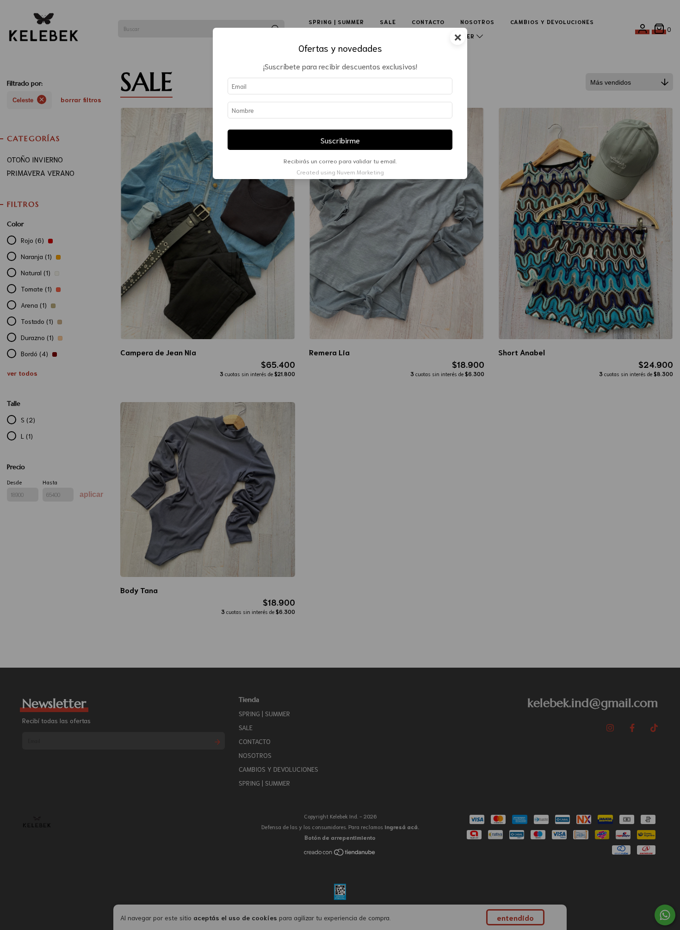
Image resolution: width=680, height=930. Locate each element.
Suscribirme (340, 140)
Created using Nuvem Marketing (340, 171)
